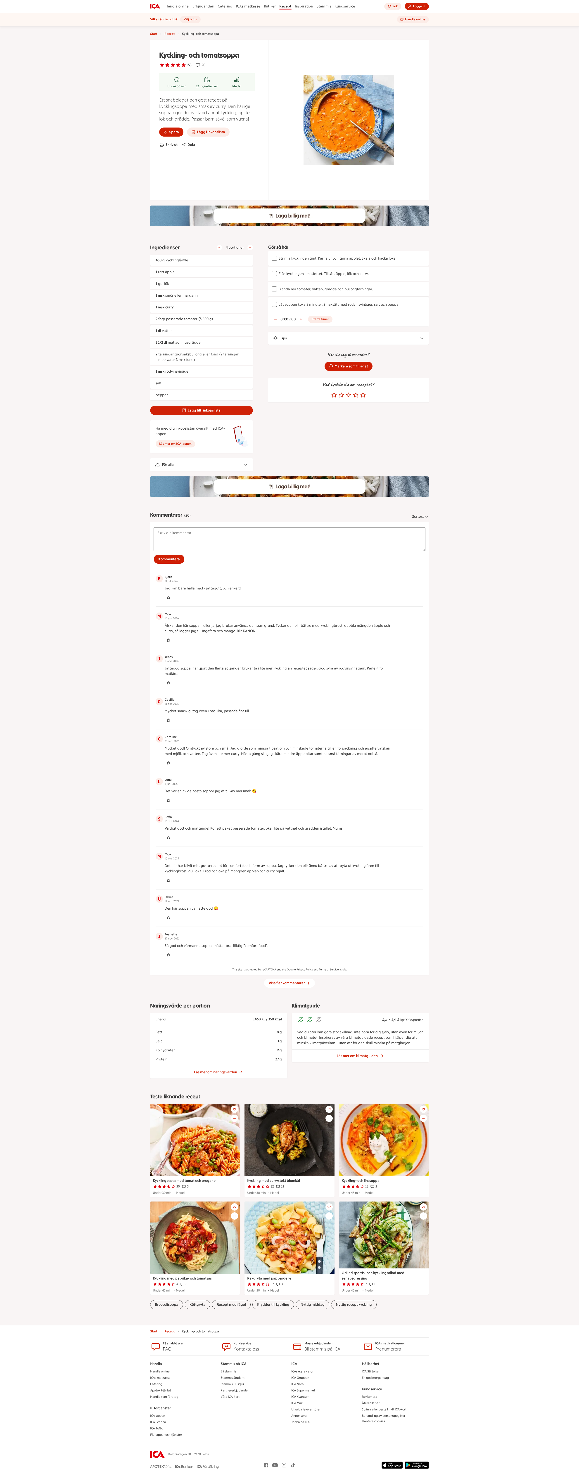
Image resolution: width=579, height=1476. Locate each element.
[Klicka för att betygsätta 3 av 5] (348, 395)
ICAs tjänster (160, 1408)
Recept (285, 6)
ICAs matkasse (248, 6)
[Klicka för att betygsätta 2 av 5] (341, 395)
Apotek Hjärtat (160, 1390)
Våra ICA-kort (230, 1397)
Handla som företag (164, 1397)
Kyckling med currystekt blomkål (273, 1180)
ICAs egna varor (302, 1371)
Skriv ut (172, 144)
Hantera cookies (373, 1421)
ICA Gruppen (300, 1378)
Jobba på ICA (300, 1422)
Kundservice (345, 6)
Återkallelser (371, 1403)
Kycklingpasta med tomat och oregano (184, 1180)
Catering (225, 6)
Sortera (418, 516)
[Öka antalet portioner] (250, 247)
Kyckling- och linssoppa (361, 1180)
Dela (191, 144)
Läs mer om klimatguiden (357, 1056)
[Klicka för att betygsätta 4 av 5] (355, 395)
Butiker (270, 6)
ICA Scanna (158, 1422)
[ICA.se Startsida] (155, 6)
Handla (156, 1364)
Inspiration (304, 6)
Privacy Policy (305, 969)
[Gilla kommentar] (168, 597)
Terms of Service (329, 969)
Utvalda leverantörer (305, 1409)
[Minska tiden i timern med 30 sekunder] (275, 319)
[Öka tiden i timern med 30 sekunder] (300, 319)
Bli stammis (228, 1371)
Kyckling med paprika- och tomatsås (182, 1278)
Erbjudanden (203, 6)
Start (153, 34)
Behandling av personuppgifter (383, 1416)
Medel (236, 86)
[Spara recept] (234, 1109)
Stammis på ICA (234, 1364)
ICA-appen (157, 1416)
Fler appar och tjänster (166, 1435)
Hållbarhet (370, 1364)
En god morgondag (375, 1378)
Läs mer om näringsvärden (215, 1072)
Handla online (177, 6)
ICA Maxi (297, 1403)
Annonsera (299, 1416)
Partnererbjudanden (235, 1390)
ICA (294, 1364)
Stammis (324, 6)
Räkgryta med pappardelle (269, 1278)
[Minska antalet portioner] (219, 247)
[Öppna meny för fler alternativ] (234, 1118)
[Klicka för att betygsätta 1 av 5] (334, 395)
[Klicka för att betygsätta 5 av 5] (363, 395)
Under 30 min (176, 86)
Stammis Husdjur (232, 1384)
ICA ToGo (156, 1428)
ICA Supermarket (303, 1390)
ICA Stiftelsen (371, 1371)
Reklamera (369, 1397)
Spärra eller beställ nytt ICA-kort (384, 1409)
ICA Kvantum (300, 1397)
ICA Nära (297, 1384)
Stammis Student (232, 1378)
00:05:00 (288, 319)
